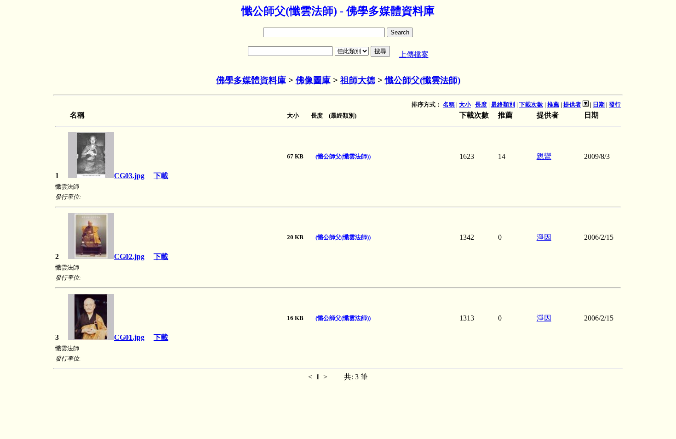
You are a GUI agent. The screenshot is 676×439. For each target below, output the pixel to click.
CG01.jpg (129, 337)
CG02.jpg (129, 256)
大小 (465, 104)
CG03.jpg (129, 176)
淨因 (544, 237)
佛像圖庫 (313, 80)
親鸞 (544, 156)
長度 (481, 104)
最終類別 (503, 104)
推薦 (553, 104)
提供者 (572, 104)
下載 (161, 176)
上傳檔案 (414, 54)
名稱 (449, 104)
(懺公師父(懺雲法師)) (343, 156)
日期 (599, 104)
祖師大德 (357, 80)
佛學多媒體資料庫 (251, 80)
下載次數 (531, 104)
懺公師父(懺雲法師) (422, 80)
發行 (615, 104)
